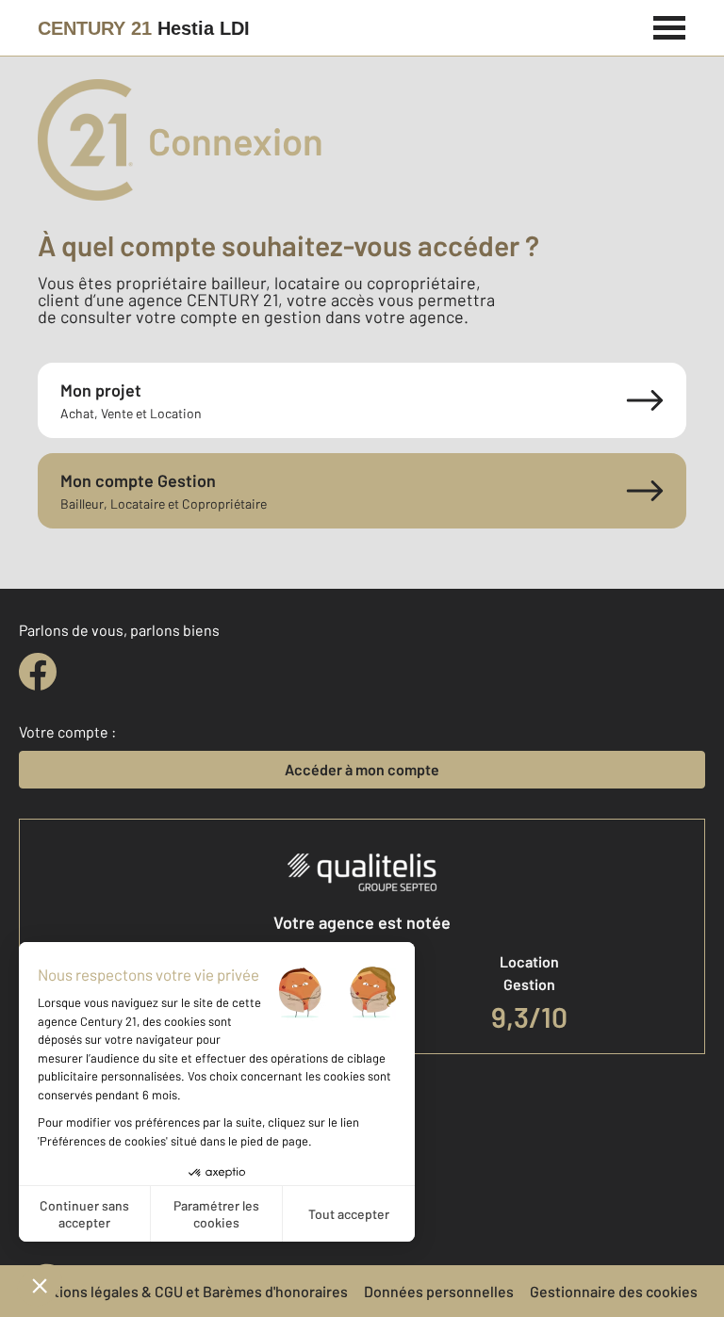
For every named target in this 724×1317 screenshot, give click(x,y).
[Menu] (669, 25)
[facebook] (38, 672)
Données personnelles (439, 1291)
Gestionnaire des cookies (614, 1291)
